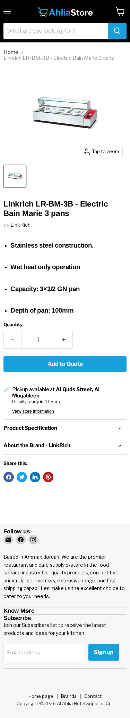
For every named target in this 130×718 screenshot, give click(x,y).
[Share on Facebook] (8, 477)
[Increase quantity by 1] (64, 340)
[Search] (117, 31)
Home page (40, 696)
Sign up (103, 652)
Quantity (13, 324)
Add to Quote (65, 364)
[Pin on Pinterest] (48, 477)
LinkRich (20, 225)
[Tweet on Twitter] (22, 477)
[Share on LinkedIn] (35, 477)
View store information (33, 411)
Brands (69, 696)
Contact (93, 696)
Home (10, 52)
